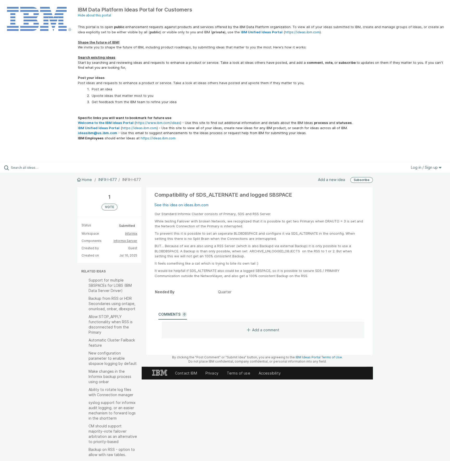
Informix (131, 233)
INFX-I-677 (107, 179)
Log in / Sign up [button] (425, 167)
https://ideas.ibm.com (302, 32)
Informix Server (125, 241)
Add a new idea (331, 179)
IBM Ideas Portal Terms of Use (319, 357)
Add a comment (265, 330)
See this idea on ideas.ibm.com (181, 205)
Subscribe (362, 180)
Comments (171, 314)
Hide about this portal (94, 15)
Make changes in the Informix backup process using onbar (110, 376)
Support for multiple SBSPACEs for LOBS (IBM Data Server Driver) (110, 285)
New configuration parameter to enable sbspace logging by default (113, 358)
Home (87, 179)
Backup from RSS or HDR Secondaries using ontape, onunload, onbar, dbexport (112, 303)
